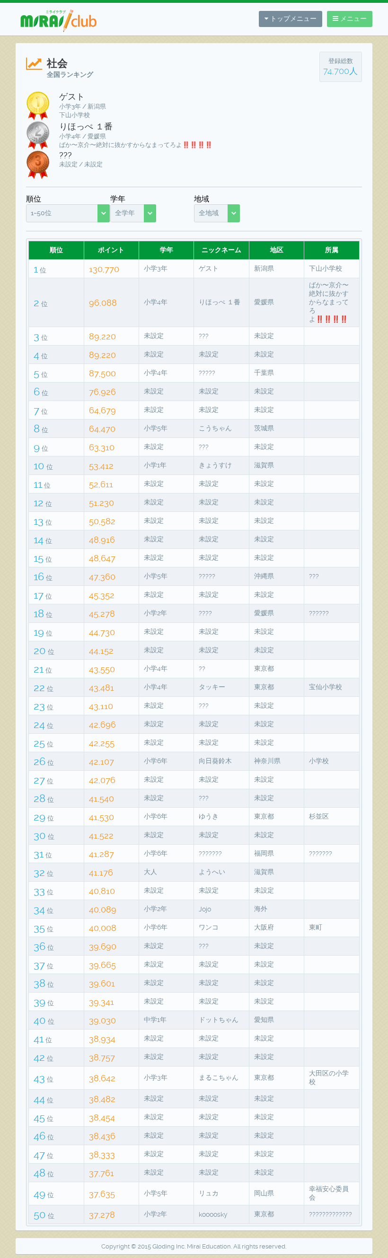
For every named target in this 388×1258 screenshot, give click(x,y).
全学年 (125, 213)
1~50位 (41, 213)
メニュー (352, 18)
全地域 (209, 213)
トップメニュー (292, 18)
